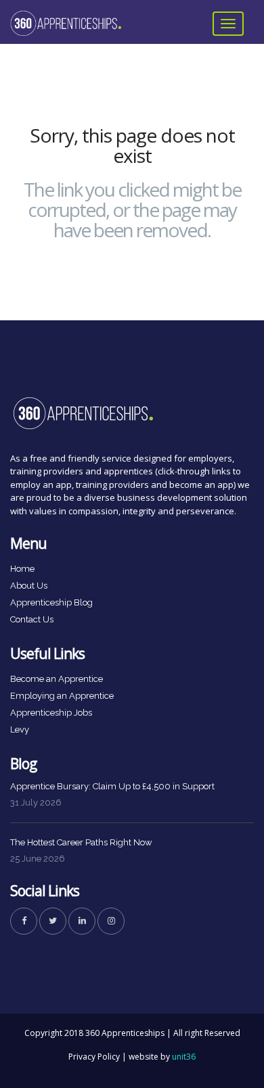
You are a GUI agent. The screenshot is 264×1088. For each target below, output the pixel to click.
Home (22, 569)
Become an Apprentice (56, 679)
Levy (19, 729)
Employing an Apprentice (62, 696)
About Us (28, 585)
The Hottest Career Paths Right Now (81, 842)
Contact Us (31, 619)
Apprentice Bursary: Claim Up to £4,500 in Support (112, 786)
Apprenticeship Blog (51, 602)
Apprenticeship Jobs (51, 713)
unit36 (184, 1056)
